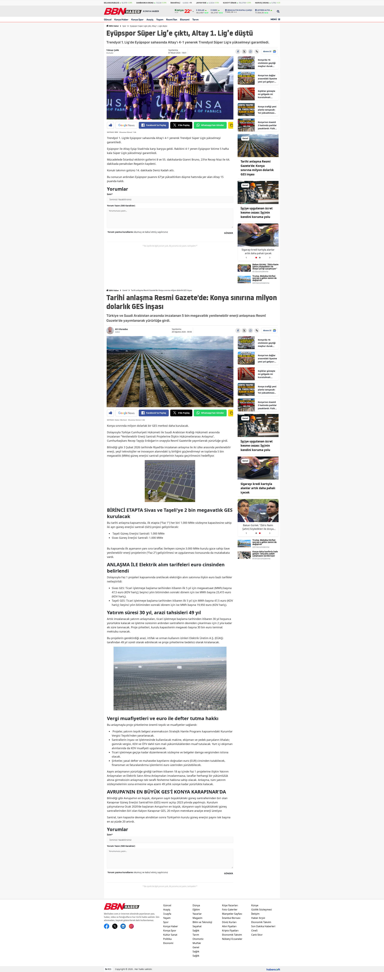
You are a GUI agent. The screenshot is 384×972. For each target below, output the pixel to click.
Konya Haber (121, 19)
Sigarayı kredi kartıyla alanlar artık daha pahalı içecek (258, 488)
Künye (254, 905)
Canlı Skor (257, 934)
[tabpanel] (258, 242)
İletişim (255, 913)
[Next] (269, 256)
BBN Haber (114, 26)
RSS (109, 969)
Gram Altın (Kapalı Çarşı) (239, 10)
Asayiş (149, 19)
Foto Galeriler (229, 909)
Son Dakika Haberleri (263, 926)
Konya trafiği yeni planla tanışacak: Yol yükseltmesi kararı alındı (267, 109)
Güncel (107, 19)
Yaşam (159, 19)
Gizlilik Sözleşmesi (261, 909)
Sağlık (196, 930)
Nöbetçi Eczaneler (232, 939)
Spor (124, 26)
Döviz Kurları (229, 922)
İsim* (110, 194)
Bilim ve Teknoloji (202, 922)
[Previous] (246, 256)
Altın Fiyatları (229, 926)
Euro (214, 10)
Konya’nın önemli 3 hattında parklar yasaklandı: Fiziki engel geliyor (267, 125)
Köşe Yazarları (230, 905)
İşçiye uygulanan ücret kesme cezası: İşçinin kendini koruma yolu (257, 212)
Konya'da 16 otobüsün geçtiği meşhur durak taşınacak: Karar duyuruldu (267, 63)
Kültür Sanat (170, 934)
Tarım (195, 19)
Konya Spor (137, 19)
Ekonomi (184, 19)
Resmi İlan (171, 19)
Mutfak (197, 943)
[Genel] (258, 145)
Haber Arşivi (258, 918)
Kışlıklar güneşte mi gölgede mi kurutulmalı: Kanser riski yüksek (266, 94)
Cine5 (254, 930)
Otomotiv (198, 939)
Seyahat (197, 926)
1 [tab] (256, 257)
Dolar (201, 10)
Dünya (196, 905)
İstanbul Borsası (231, 918)
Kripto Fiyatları (230, 930)
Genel (124, 290)
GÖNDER (228, 233)
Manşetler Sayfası (232, 913)
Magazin (197, 918)
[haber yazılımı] (273, 969)
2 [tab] (260, 257)
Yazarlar (197, 913)
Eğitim (196, 909)
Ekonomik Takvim (232, 934)
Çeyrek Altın (263, 10)
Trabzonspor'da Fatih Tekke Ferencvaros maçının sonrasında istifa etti (258, 251)
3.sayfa (167, 913)
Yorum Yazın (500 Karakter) (121, 205)
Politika (167, 939)
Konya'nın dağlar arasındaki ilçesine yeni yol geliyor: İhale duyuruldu (267, 78)
